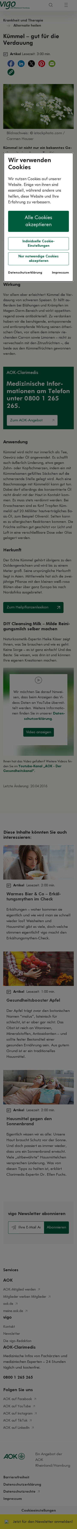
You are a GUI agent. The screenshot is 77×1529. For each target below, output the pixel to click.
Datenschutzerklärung (25, 272)
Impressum (60, 272)
